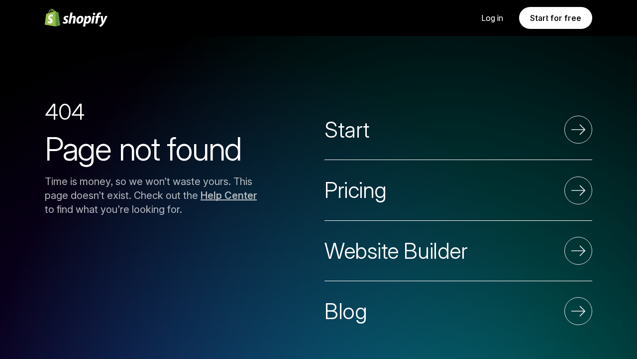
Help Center (229, 195)
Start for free (555, 18)
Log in (492, 18)
